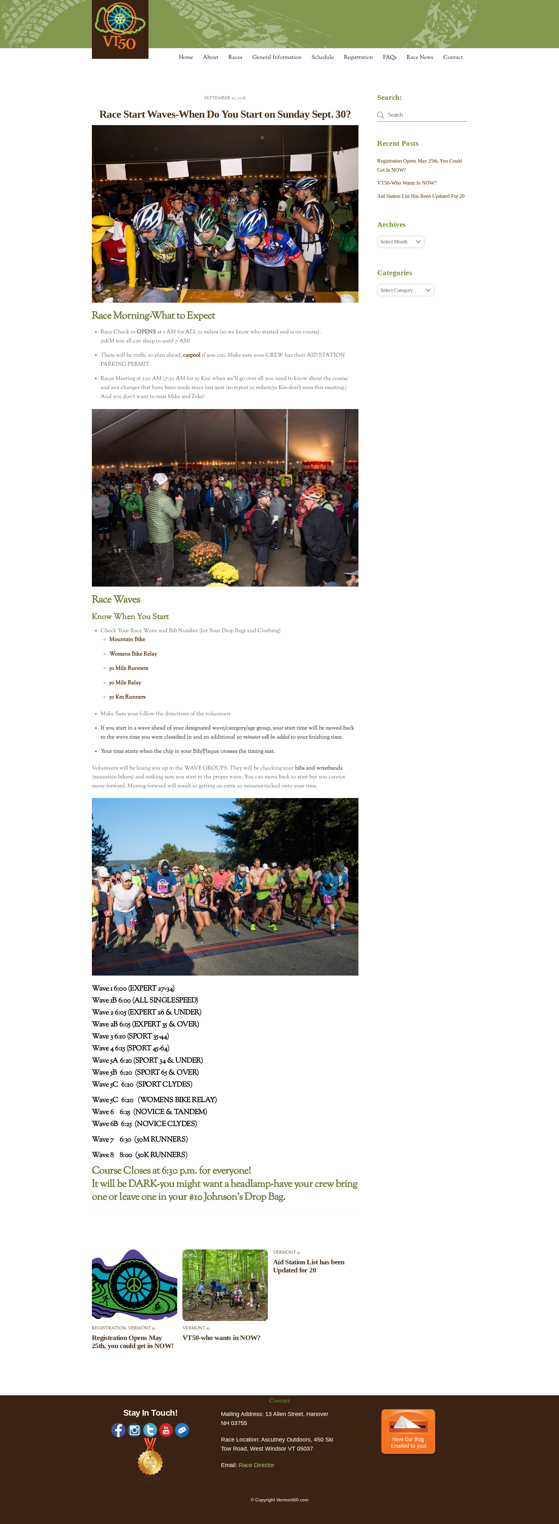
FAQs (390, 57)
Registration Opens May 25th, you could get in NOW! (132, 1342)
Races (235, 57)
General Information (276, 57)
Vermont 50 (142, 1328)
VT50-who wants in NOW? (221, 1338)
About (210, 57)
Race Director (256, 1465)
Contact (453, 57)
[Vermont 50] (120, 56)
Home (186, 57)
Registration (358, 57)
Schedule (323, 57)
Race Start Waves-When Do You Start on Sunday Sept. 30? (225, 114)
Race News (420, 57)
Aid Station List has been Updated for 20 (309, 1266)
